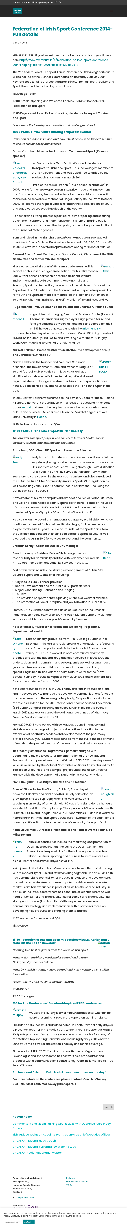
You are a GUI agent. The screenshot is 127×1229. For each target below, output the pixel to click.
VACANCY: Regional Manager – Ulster (37, 1153)
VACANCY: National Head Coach (34, 1140)
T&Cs (69, 1185)
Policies (70, 1178)
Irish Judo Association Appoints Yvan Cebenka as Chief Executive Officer (61, 1134)
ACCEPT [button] (28, 1222)
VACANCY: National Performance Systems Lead (44, 1147)
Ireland (26, 407)
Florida (41, 417)
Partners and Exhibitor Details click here (42, 1072)
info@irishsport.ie (25, 1197)
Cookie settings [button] (12, 1222)
